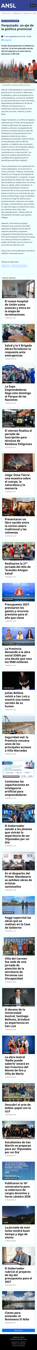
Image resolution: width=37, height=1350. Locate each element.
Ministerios (6, 266)
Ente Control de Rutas (19, 266)
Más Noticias (18, 1330)
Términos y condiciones (18, 1344)
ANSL (8, 5)
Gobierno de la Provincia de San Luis (18, 1338)
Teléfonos (23, 1342)
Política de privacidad (18, 1345)
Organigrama (15, 1342)
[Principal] (33, 5)
